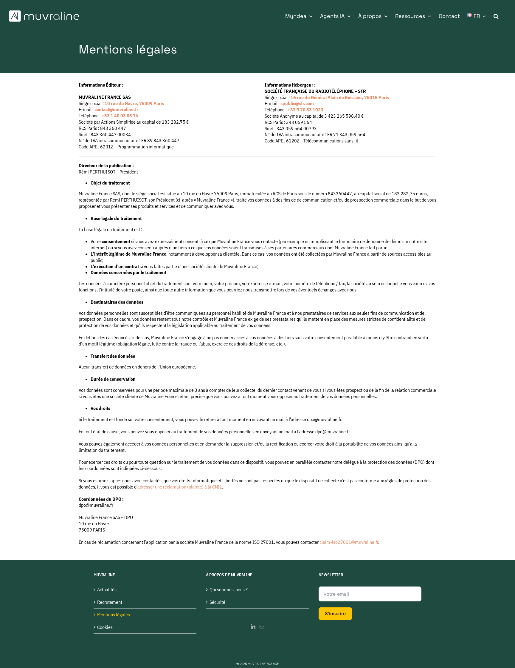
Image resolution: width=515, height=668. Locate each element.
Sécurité (217, 602)
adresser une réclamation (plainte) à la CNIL (179, 487)
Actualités (107, 589)
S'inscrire (335, 613)
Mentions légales (113, 615)
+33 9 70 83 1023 (305, 110)
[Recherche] (496, 16)
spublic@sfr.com (297, 103)
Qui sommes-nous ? (229, 589)
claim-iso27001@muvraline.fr (348, 542)
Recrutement (109, 602)
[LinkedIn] (253, 626)
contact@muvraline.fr (116, 109)
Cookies (105, 627)
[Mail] (262, 626)
